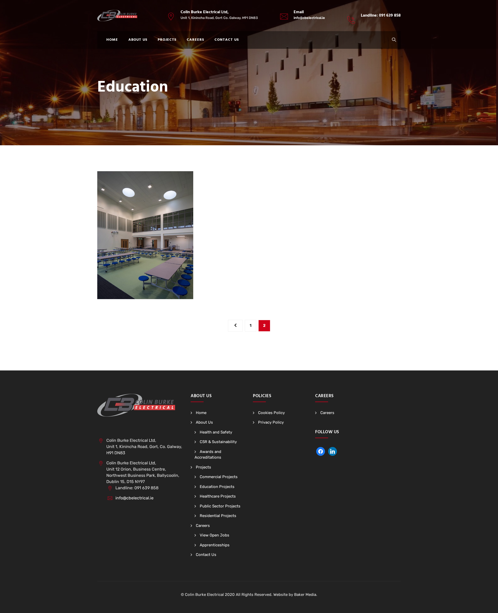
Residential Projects (218, 515)
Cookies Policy (271, 412)
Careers (195, 40)
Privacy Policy (271, 422)
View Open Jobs (214, 535)
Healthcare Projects (218, 496)
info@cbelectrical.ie (309, 18)
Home (112, 40)
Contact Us (227, 40)
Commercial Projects (219, 476)
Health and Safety (216, 432)
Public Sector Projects (220, 506)
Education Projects (217, 486)
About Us (137, 40)
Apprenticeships (215, 545)
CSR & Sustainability (218, 441)
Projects (167, 40)
